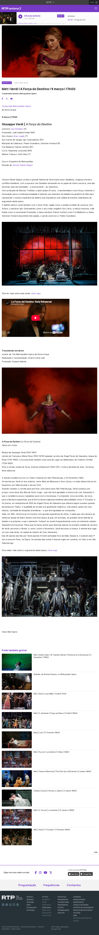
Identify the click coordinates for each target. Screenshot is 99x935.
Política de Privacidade (10, 927)
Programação (27, 885)
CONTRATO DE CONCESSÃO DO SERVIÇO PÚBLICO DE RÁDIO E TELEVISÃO (83, 910)
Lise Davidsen (17, 129)
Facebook (3, 904)
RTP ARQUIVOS (31, 907)
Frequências (51, 885)
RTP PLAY (45, 897)
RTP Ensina (31, 910)
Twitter (6, 904)
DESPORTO (30, 900)
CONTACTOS (62, 897)
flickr (17, 904)
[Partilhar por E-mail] (11, 98)
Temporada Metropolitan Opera (16, 106)
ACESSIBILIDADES (63, 910)
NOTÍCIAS (30, 897)
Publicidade (15, 929)
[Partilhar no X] (7, 98)
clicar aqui (35, 293)
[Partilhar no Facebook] (2, 98)
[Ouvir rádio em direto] (8, 18)
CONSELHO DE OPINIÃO (80, 905)
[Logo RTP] (12, 898)
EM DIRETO (46, 900)
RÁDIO (29, 905)
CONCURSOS (46, 907)
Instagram (10, 904)
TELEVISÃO (30, 902)
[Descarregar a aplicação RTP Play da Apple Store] (73, 874)
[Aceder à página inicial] (8, 8)
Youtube (14, 904)
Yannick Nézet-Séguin (22, 165)
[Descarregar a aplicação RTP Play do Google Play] (86, 874)
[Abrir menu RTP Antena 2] (96, 8)
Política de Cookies (28, 927)
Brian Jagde (19, 136)
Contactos (74, 885)
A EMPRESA (77, 897)
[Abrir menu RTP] (49, 2)
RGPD (75, 915)
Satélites (61, 913)
